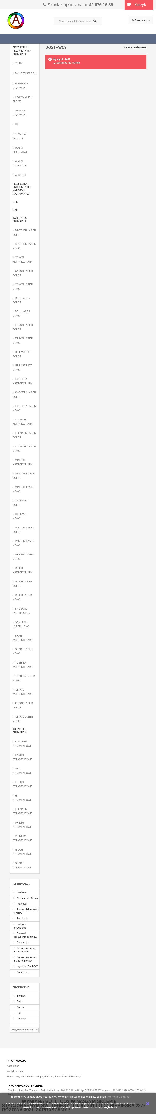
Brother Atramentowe (22, 743)
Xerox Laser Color (23, 705)
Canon (20, 1007)
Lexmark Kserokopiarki (23, 421)
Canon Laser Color (23, 273)
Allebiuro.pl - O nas (27, 898)
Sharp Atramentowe (22, 865)
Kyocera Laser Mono (24, 408)
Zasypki (20, 174)
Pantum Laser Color (23, 529)
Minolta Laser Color (23, 475)
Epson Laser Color (23, 327)
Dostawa (21, 892)
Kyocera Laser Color (24, 394)
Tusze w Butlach (19, 136)
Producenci (21, 987)
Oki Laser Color (20, 502)
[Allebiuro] (30, 20)
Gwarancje (22, 942)
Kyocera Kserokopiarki (23, 381)
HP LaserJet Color (22, 354)
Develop (21, 1018)
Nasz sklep (22, 972)
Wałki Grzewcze (20, 163)
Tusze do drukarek (19, 731)
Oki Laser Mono (20, 516)
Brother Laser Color (24, 232)
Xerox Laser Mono (23, 719)
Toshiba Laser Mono (24, 678)
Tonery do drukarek (20, 219)
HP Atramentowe (22, 797)
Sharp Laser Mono (23, 651)
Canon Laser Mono (23, 286)
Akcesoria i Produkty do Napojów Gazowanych (22, 188)
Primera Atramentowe (22, 838)
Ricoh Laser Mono (22, 597)
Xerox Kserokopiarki (23, 691)
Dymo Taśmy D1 (25, 73)
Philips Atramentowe (22, 824)
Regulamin (22, 918)
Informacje (21, 883)
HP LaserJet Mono (22, 367)
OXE (15, 209)
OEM (15, 202)
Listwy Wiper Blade (23, 99)
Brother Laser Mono (24, 246)
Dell (18, 1012)
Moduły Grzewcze (20, 112)
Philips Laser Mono (23, 556)
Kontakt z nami (15, 1071)
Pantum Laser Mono (23, 543)
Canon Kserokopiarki (23, 259)
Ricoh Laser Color (22, 583)
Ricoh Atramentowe (22, 851)
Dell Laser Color (21, 300)
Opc (17, 124)
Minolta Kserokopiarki (23, 462)
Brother (20, 995)
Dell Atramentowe (22, 770)
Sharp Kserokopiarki (23, 637)
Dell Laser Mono (21, 313)
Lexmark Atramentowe (22, 811)
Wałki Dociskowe (20, 150)
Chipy (19, 63)
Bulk (19, 1001)
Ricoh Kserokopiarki (23, 570)
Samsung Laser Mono (21, 624)
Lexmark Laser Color (24, 435)
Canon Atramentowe (22, 757)
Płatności (21, 903)
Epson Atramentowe (22, 784)
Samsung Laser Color (21, 610)
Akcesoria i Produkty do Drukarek (22, 51)
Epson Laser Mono (23, 340)
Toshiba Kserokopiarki (23, 664)
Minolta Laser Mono (23, 489)
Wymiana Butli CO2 (27, 966)
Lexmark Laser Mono (24, 448)
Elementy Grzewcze (21, 85)
